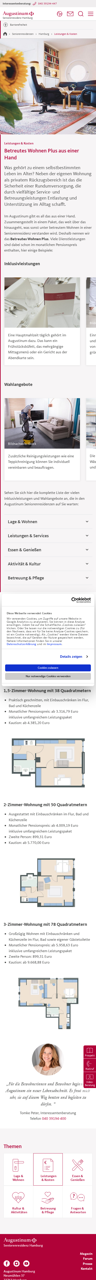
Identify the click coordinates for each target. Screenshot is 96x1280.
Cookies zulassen (48, 668)
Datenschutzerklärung (22, 644)
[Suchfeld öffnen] (80, 13)
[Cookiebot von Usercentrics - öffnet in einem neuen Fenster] (71, 600)
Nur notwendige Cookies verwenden (48, 676)
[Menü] (90, 13)
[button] (70, 13)
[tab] (48, 521)
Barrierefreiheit (18, 24)
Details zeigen (71, 656)
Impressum (54, 644)
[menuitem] (59, 14)
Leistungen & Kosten (65, 33)
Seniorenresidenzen (22, 33)
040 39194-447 (47, 3)
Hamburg (44, 33)
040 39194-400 (54, 1118)
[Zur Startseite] (5, 33)
